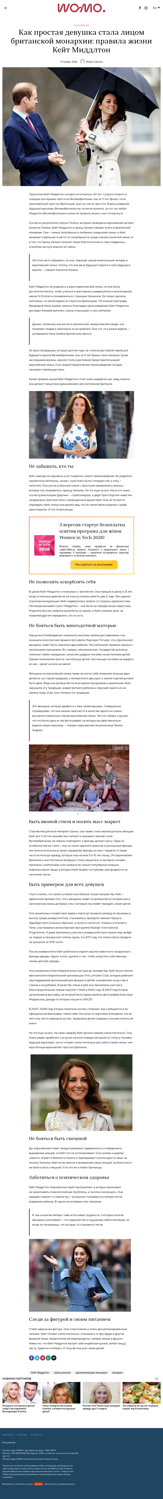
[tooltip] (139, 8)
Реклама (22, 1435)
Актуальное (8, 1442)
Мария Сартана (94, 61)
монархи (117, 1372)
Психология (81, 25)
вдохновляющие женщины (91, 1372)
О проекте (36, 1435)
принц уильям (62, 1372)
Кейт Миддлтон (40, 1372)
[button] (156, 8)
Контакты (8, 1435)
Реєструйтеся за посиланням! (94, 564)
